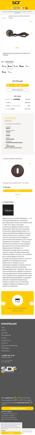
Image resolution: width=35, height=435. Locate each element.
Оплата (3, 330)
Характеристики (10, 118)
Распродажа (5, 348)
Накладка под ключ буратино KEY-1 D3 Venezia (16, 183)
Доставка (4, 333)
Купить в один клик (17, 89)
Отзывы (3, 338)
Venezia (8, 132)
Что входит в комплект (13, 124)
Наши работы (5, 351)
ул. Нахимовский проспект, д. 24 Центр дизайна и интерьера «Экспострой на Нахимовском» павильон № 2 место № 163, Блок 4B (9, 416)
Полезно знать (6, 340)
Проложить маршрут (17, 408)
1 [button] (16, 47)
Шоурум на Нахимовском (9, 345)
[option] (17, 33)
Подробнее (3, 430)
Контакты (4, 343)
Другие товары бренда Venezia (13, 147)
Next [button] (31, 303)
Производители (6, 335)
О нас (3, 327)
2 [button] (18, 47)
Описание (8, 121)
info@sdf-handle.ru (6, 357)
